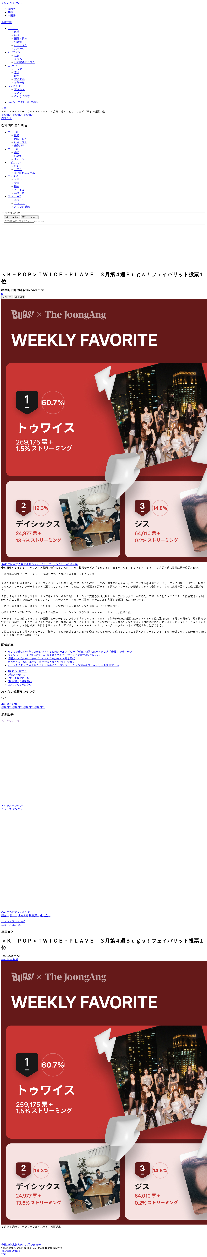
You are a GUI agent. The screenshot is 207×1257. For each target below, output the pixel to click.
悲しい (13, 915)
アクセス (19, 89)
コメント (19, 92)
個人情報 (6, 1251)
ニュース (13, 28)
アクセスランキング (13, 805)
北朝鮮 (18, 42)
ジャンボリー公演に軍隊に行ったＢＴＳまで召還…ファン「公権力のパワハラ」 (54, 655)
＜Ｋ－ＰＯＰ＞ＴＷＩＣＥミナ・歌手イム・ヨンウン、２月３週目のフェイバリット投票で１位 (63, 665)
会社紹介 (6, 1244)
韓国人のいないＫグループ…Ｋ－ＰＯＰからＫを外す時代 (41, 658)
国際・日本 (20, 38)
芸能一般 (19, 82)
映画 (16, 75)
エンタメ (13, 65)
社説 (16, 55)
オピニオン (14, 52)
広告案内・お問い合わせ (26, 1244)
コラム (18, 59)
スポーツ (19, 48)
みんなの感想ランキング (15, 912)
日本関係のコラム (24, 62)
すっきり (23, 915)
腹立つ (5, 915)
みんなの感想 (22, 96)
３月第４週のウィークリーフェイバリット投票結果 (48, 564)
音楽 (16, 72)
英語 (10, 12)
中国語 (12, 15)
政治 (16, 31)
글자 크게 (19, 297)
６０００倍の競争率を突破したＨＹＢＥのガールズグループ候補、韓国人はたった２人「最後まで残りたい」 (71, 651)
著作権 (16, 1251)
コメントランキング (13, 921)
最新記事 (6, 22)
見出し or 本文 (12, 217)
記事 (9, 703)
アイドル (19, 79)
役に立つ (45, 915)
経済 (16, 35)
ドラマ (18, 69)
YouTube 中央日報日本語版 (23, 102)
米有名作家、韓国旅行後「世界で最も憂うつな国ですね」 (41, 661)
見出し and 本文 (29, 217)
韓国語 (12, 8)
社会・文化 (20, 45)
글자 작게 (7, 297)
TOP (3, 1254)
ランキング (14, 86)
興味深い (34, 915)
